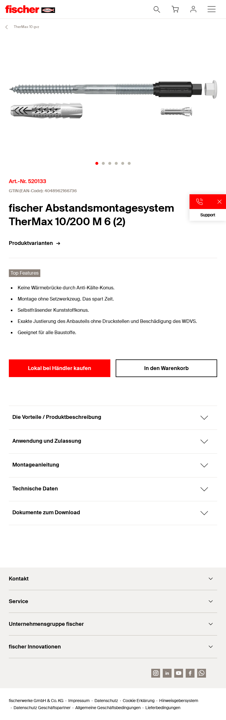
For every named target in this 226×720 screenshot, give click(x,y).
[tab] (96, 163)
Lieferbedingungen (162, 707)
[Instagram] (155, 673)
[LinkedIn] (167, 673)
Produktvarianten (31, 243)
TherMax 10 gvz (26, 26)
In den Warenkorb (166, 368)
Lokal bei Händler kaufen (59, 368)
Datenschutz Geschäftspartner (42, 707)
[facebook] (190, 673)
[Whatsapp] (201, 673)
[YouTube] (178, 673)
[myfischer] (193, 9)
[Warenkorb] (175, 9)
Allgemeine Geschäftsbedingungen (108, 707)
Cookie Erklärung (138, 700)
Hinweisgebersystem (178, 700)
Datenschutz (106, 700)
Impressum (79, 700)
